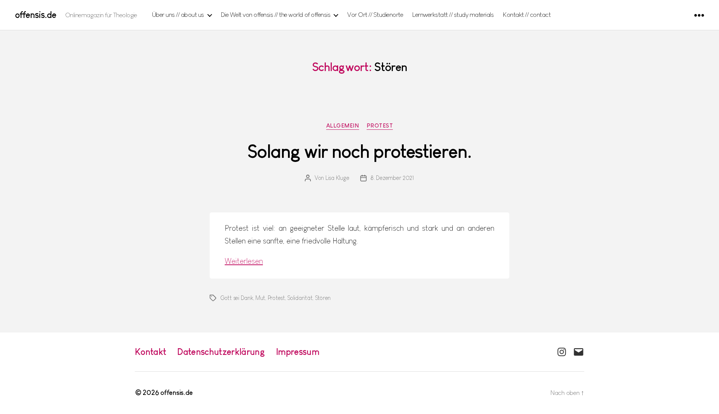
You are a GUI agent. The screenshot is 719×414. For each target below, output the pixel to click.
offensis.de (35, 14)
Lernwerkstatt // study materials (453, 14)
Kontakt (150, 352)
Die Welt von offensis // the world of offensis (275, 14)
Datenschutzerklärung (221, 352)
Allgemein (342, 125)
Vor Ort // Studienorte (375, 14)
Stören (323, 298)
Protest (380, 125)
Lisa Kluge (337, 178)
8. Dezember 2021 (392, 178)
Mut (260, 298)
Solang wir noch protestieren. (359, 151)
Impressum (297, 352)
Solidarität (299, 298)
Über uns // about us (178, 14)
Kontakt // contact (526, 14)
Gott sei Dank (236, 298)
